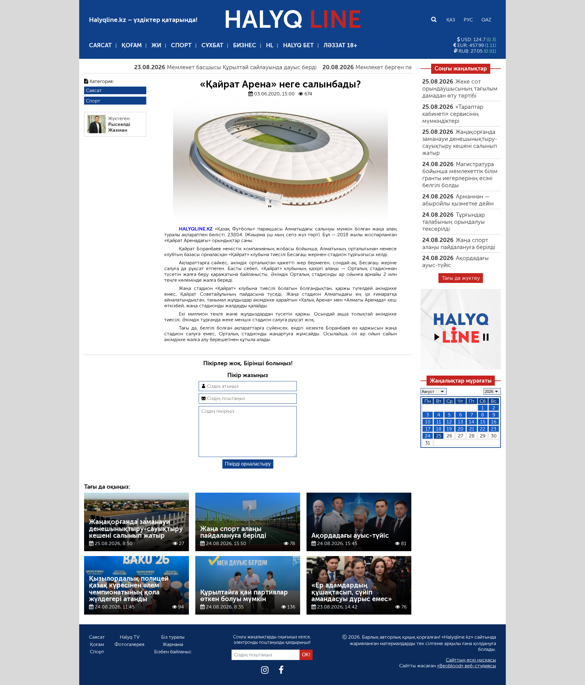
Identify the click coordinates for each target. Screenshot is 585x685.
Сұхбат (212, 45)
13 (460, 422)
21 (471, 429)
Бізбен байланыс (173, 652)
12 (449, 422)
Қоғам (132, 45)
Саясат (100, 45)
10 (428, 422)
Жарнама (173, 644)
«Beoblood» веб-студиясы (466, 666)
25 (438, 436)
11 (438, 422)
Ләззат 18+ (340, 45)
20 (460, 429)
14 (471, 422)
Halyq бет (298, 45)
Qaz (486, 20)
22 (482, 429)
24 (428, 436)
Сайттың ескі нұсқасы (471, 660)
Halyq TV (130, 637)
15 (482, 422)
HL (269, 45)
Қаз (450, 20)
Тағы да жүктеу (461, 278)
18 (438, 429)
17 (427, 429)
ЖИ (156, 45)
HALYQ (292, 19)
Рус (468, 20)
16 (493, 422)
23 (493, 429)
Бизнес (244, 45)
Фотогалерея (129, 644)
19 (449, 429)
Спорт (181, 45)
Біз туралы (173, 637)
